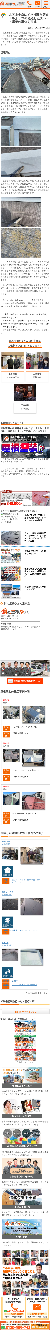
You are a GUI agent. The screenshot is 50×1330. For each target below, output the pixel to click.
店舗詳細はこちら (9, 629)
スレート (36, 109)
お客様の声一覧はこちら (25, 1012)
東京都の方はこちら (25, 1034)
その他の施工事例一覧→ (36, 993)
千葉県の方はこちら (25, 1062)
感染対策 (14, 303)
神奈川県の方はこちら (25, 1048)
